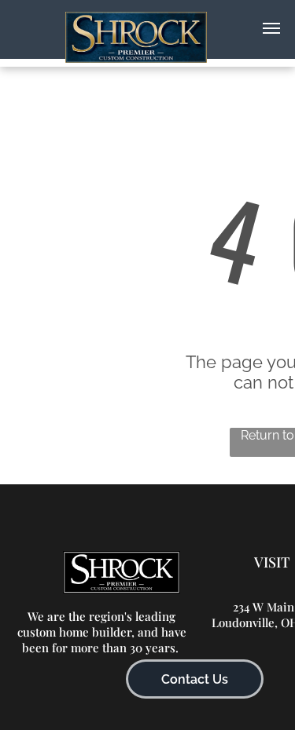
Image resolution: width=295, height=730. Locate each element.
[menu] (271, 28)
